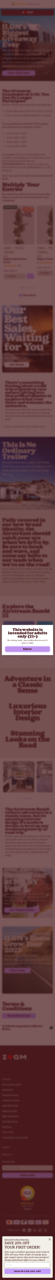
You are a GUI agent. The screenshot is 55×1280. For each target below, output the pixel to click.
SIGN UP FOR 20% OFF (27, 1271)
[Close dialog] (49, 1239)
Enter (27, 649)
